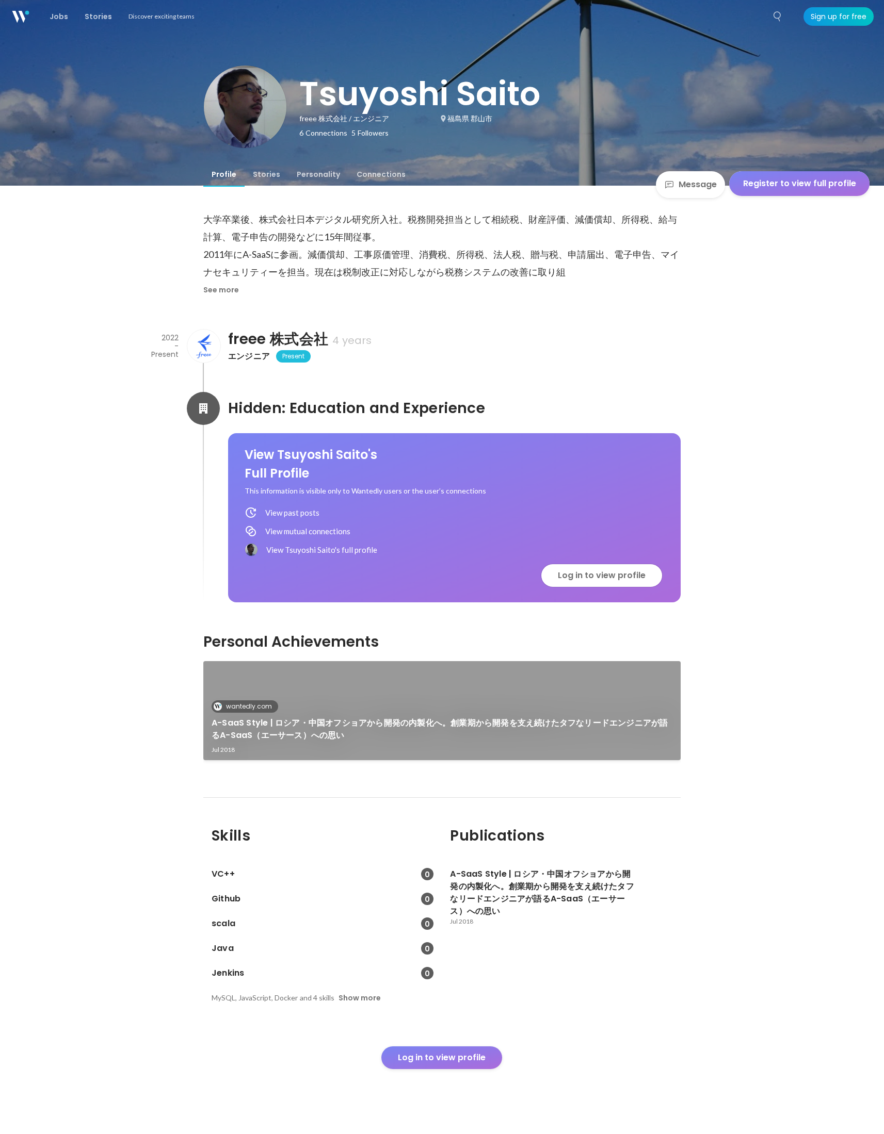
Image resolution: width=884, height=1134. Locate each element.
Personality (318, 174)
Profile (224, 174)
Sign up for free (838, 16)
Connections (381, 174)
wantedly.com (249, 706)
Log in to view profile (602, 575)
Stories (266, 174)
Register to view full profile (799, 183)
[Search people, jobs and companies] (777, 16)
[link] (442, 710)
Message (698, 184)
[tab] (224, 174)
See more (221, 290)
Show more (360, 998)
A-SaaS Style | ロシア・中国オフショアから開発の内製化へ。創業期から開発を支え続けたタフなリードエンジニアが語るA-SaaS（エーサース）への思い (440, 729)
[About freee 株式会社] (203, 346)
